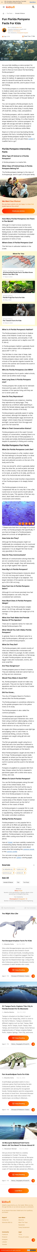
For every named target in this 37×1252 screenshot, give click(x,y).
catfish (18, 857)
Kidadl (4, 13)
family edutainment (23, 1227)
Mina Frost (19, 27)
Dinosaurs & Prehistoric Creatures (21, 976)
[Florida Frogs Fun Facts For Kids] (18, 290)
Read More (33, 2)
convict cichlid (12, 851)
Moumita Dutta (9, 944)
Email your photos (18, 211)
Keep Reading (20, 970)
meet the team (23, 1222)
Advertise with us (7, 1222)
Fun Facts (9, 13)
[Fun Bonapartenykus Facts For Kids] (18, 926)
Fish (18, 882)
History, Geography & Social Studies (13, 270)
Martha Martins (9, 1012)
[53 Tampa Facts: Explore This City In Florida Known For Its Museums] (18, 992)
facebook (5, 1234)
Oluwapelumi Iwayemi (22, 32)
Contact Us (5, 1220)
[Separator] (33, 1240)
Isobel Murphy (16, 31)
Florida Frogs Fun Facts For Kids (14, 297)
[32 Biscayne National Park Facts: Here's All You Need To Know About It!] (18, 1125)
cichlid (30, 139)
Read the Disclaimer (9, 908)
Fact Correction (31, 908)
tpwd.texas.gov (7, 873)
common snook (28, 849)
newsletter (21, 1225)
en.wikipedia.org (7, 869)
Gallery (6, 59)
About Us (21, 1220)
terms (20, 1234)
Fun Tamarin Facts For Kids (12, 320)
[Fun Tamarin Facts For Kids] (18, 309)
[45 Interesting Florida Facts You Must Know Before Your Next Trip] (18, 265)
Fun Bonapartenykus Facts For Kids (17, 941)
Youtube (4, 1244)
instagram (5, 1239)
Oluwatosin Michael (10, 1149)
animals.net (20, 873)
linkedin (4, 1242)
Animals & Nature (7, 295)
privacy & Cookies (23, 1237)
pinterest (4, 1237)
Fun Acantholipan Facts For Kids (15, 1074)
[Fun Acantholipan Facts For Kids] (18, 1060)
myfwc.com (20, 869)
